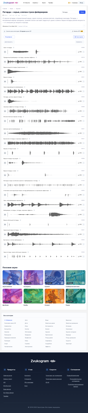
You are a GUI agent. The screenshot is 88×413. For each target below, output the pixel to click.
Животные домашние (72, 323)
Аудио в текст (7, 379)
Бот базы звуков (8, 393)
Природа (68, 334)
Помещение (7, 334)
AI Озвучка (26, 2)
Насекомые (69, 329)
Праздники (28, 334)
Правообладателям (73, 375)
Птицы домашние (71, 337)
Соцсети (68, 340)
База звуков (7, 389)
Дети (26, 323)
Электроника (28, 346)
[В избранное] (14, 47)
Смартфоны (48, 340)
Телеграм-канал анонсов (54, 379)
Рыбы (26, 340)
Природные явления (10, 337)
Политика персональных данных (75, 385)
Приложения (49, 334)
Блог (26, 386)
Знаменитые (7, 326)
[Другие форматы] (83, 52)
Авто (26, 320)
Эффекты (47, 346)
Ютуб (47, 382)
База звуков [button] (79, 37)
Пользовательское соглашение (76, 380)
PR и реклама (29, 382)
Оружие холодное (71, 332)
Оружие (47, 332)
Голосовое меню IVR (10, 323)
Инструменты (49, 326)
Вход (81, 2)
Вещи (46, 320)
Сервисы (35, 2)
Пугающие (7, 340)
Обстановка (28, 332)
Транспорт (69, 343)
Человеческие (8, 346)
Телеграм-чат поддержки (54, 375)
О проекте (28, 379)
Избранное (9, 320)
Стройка (27, 343)
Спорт (6, 343)
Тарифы (50, 2)
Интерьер (68, 326)
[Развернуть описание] (84, 25)
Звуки (44, 2)
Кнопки (27, 329)
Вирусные (68, 320)
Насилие (6, 332)
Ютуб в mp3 (7, 386)
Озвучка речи (7, 375)
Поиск (82, 12)
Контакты (28, 375)
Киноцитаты (7, 329)
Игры (26, 326)
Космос (47, 329)
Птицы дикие (49, 337)
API (4, 382)
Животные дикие (50, 323)
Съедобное (48, 343)
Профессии (28, 337)
